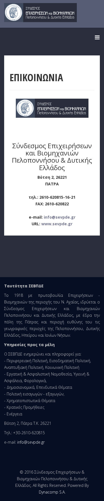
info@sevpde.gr (59, 217)
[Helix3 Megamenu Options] (97, 37)
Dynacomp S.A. (52, 492)
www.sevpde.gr (56, 223)
